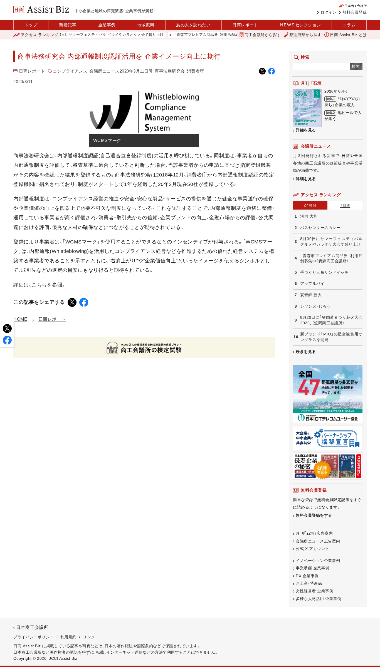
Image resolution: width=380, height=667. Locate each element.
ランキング (39, 35)
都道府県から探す (305, 35)
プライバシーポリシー (33, 637)
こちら (39, 285)
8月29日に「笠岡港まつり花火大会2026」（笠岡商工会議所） (331, 320)
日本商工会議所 (32, 627)
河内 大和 (309, 216)
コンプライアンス (70, 71)
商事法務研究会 (170, 71)
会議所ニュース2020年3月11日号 (121, 71)
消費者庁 (195, 71)
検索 (356, 66)
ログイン (328, 12)
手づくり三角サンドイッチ (324, 272)
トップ (31, 25)
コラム (349, 25)
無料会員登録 (354, 12)
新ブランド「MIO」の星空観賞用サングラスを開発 (331, 337)
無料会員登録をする (314, 515)
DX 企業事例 (307, 576)
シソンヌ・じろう (315, 306)
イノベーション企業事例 (318, 560)
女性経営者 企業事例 (314, 591)
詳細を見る (306, 130)
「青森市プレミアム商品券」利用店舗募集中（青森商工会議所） (214, 35)
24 (310, 205)
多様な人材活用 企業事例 (318, 598)
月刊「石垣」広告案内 (314, 533)
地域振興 (145, 25)
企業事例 (106, 25)
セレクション (300, 25)
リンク (89, 637)
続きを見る (306, 351)
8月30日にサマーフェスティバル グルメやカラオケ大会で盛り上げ (96, 35)
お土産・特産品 (309, 583)
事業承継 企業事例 (312, 568)
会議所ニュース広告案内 (318, 541)
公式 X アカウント (312, 548)
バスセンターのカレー (320, 227)
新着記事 (67, 25)
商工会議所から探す (263, 35)
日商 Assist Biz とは (348, 35)
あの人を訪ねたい (193, 25)
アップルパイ (312, 283)
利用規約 (68, 637)
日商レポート (245, 25)
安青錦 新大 (311, 295)
